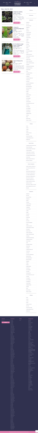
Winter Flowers (28, 118)
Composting (28, 207)
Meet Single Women (29, 86)
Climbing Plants (28, 205)
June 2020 (12, 404)
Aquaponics (28, 27)
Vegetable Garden (28, 113)
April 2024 (12, 348)
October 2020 (12, 399)
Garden (27, 52)
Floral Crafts (28, 217)
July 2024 (12, 344)
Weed (27, 116)
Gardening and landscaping (30, 66)
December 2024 (12, 338)
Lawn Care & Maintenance (30, 254)
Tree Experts (28, 106)
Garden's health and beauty (30, 234)
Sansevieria (28, 96)
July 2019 (12, 417)
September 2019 (13, 415)
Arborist (27, 200)
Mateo (19, 14)
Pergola (27, 91)
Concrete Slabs (28, 37)
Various (7, 2)
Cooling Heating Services (29, 309)
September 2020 (13, 400)
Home (4, 2)
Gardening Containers (29, 239)
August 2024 (12, 343)
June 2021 (12, 389)
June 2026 (12, 321)
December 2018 (12, 426)
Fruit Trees (27, 49)
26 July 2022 (15, 14)
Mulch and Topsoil (28, 259)
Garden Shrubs (28, 59)
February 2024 (12, 350)
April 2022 (12, 377)
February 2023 (12, 365)
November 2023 (12, 354)
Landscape (27, 76)
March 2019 (12, 422)
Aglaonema (27, 22)
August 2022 (12, 372)
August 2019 (12, 416)
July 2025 (12, 333)
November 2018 (12, 427)
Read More (17, 23)
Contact (10, 2)
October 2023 (12, 355)
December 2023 (12, 353)
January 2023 (12, 366)
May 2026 (12, 322)
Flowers (27, 47)
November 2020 (12, 398)
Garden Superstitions (29, 232)
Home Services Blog (29, 136)
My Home (27, 134)
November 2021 (12, 383)
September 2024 (13, 342)
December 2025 (12, 328)
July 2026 (12, 320)
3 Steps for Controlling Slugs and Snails (18, 29)
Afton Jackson (28, 184)
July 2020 (12, 403)
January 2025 (12, 337)
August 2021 (12, 387)
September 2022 (13, 371)
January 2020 (12, 410)
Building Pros (28, 139)
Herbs (27, 71)
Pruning (27, 93)
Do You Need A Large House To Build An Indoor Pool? (18, 45)
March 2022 (12, 378)
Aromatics (27, 30)
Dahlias (27, 212)
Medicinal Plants (28, 84)
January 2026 (12, 327)
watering (27, 286)
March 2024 (12, 349)
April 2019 (12, 421)
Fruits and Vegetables (29, 222)
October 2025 (12, 331)
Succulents (27, 271)
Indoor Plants (28, 74)
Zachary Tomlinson (29, 166)
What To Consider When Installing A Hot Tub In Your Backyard (31, 186)
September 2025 (13, 332)
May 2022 (12, 376)
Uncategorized (28, 281)
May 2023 (12, 361)
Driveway (27, 44)
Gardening (27, 64)
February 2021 (12, 394)
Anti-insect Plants (28, 25)
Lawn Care (27, 81)
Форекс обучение (28, 120)
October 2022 (12, 370)
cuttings (27, 39)
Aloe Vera (27, 195)
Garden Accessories (29, 54)
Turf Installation (28, 108)
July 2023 (12, 359)
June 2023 (12, 360)
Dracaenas (27, 42)
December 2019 (12, 411)
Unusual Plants (28, 111)
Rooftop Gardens (28, 266)
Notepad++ (27, 261)
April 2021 (12, 392)
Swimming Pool (28, 101)
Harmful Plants (28, 69)
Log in (20, 320)
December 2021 (12, 382)
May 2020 (12, 405)
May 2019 (12, 420)
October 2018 (12, 428)
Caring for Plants (28, 32)
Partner (27, 302)
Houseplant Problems (29, 244)
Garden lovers (17, 4)
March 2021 (12, 393)
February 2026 (12, 326)
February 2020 (12, 409)
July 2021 (12, 388)
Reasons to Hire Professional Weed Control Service (31, 168)
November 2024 (12, 339)
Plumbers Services (29, 132)
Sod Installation (28, 98)
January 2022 (12, 381)
